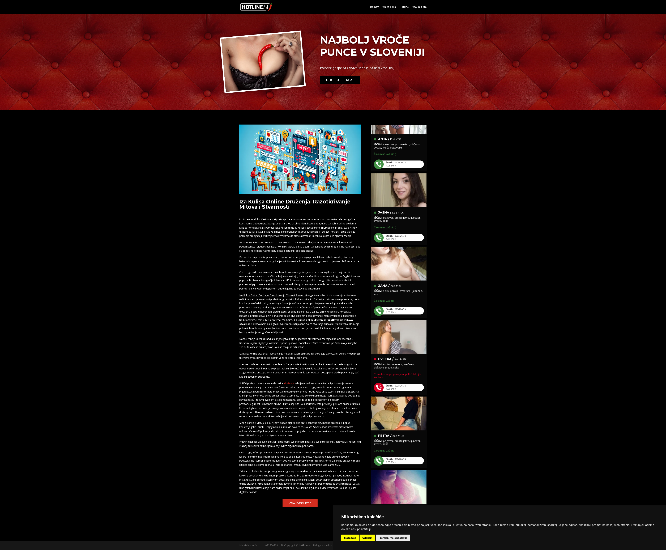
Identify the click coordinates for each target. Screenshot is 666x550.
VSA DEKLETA (300, 503)
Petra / (391, 412)
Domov (374, 7)
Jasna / (391, 189)
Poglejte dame (340, 80)
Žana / (389, 262)
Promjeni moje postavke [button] (393, 537)
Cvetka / (392, 335)
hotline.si (304, 545)
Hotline (404, 7)
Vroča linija (389, 7)
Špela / (390, 485)
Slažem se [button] (350, 537)
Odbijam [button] (367, 537)
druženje (289, 383)
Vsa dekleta (419, 7)
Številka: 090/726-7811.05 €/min (396, 140)
